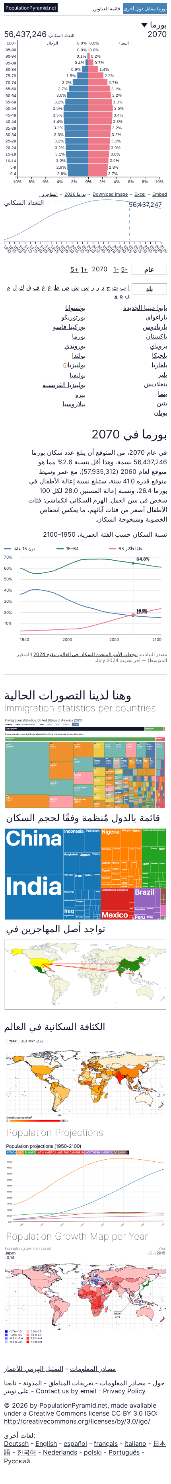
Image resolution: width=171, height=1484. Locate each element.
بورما (79, 336)
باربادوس (155, 327)
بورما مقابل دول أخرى (145, 9)
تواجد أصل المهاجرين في (55, 929)
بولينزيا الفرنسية (64, 385)
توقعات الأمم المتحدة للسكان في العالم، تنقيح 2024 (85, 654)
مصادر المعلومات (93, 1369)
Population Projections (54, 1132)
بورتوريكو (73, 317)
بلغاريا (159, 365)
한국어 (26, 1452)
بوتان (160, 413)
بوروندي (75, 346)
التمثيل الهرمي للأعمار (33, 1369)
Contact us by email (66, 1391)
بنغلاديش (155, 384)
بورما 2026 (75, 194)
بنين (162, 403)
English (46, 1443)
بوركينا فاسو (69, 327)
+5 (74, 269)
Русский (17, 1461)
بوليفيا (78, 375)
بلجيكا (159, 355)
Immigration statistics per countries (80, 708)
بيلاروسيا (74, 404)
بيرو (80, 394)
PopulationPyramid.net (31, 8)
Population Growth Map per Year (77, 1236)
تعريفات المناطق (71, 1383)
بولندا (79, 355)
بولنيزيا (77, 365)
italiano (135, 1443)
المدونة (32, 1383)
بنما (162, 393)
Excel (140, 194)
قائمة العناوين (107, 9)
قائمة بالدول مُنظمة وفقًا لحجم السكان (83, 818)
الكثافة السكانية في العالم (54, 1026)
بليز (162, 374)
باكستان (156, 336)
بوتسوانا (75, 308)
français (106, 1443)
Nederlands (60, 1452)
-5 (124, 269)
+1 (84, 269)
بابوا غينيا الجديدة (145, 308)
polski (93, 1452)
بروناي (158, 346)
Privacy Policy (124, 1391)
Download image (110, 194)
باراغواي (156, 317)
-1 (116, 269)
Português (124, 1452)
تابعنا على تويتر (16, 1387)
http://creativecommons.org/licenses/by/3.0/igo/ (77, 1421)
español (75, 1443)
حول (159, 1383)
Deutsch (16, 1443)
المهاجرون (48, 194)
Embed (159, 194)
